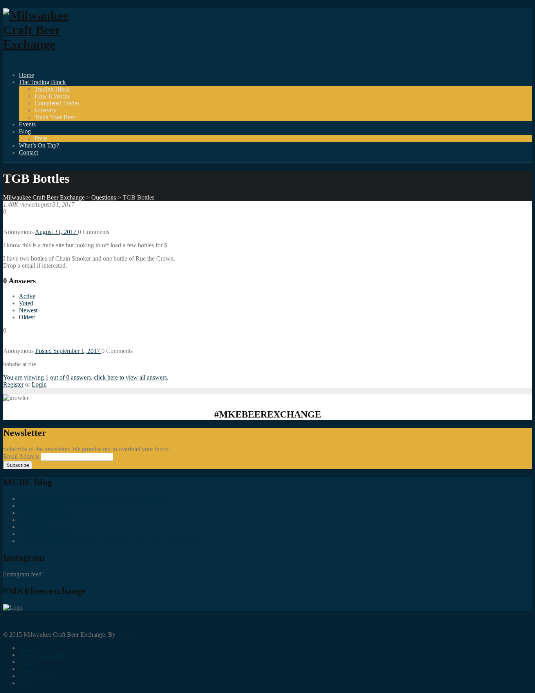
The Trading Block (42, 82)
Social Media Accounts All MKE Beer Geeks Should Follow (94, 498)
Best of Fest (33, 520)
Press (40, 138)
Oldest (27, 317)
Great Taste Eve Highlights (52, 527)
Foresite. (127, 634)
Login (39, 384)
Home (26, 75)
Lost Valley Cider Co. (46, 534)
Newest (28, 310)
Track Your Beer (54, 117)
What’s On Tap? (39, 145)
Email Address (22, 456)
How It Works (52, 96)
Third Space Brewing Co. (51, 512)
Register (13, 384)
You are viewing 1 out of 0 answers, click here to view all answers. (85, 377)
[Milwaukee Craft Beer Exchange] (46, 44)
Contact (28, 152)
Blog (25, 131)
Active (27, 296)
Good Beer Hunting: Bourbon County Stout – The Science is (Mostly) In (109, 541)
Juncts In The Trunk (44, 505)
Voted (26, 303)
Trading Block (52, 89)
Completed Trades (57, 103)
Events (27, 124)
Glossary (45, 110)
